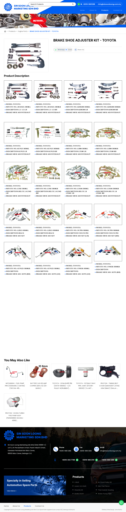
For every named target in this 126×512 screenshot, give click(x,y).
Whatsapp (61, 49)
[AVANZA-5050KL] (18, 101)
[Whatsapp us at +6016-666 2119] (96, 461)
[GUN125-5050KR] (18, 262)
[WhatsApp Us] (121, 502)
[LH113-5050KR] (48, 224)
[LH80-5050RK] (108, 143)
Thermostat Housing (106, 490)
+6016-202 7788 (68, 460)
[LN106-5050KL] (78, 183)
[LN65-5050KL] (18, 183)
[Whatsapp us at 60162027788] (77, 461)
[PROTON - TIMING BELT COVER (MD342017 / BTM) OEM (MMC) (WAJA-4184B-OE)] (109, 372)
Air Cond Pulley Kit (105, 482)
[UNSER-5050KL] (78, 262)
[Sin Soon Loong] (21, 7)
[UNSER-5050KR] (108, 261)
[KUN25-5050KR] (48, 143)
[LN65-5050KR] (48, 183)
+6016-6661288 (89, 4)
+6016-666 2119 (88, 460)
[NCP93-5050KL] (78, 224)
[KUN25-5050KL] (18, 143)
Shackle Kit (79, 490)
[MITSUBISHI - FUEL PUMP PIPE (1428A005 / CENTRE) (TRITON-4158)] (15, 372)
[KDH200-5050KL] (78, 101)
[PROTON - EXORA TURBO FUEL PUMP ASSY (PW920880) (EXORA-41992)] (15, 402)
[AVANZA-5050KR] (48, 101)
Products (104, 10)
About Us (92, 10)
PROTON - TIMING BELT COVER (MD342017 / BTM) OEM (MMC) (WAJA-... (109, 385)
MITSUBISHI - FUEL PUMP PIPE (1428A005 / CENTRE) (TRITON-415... (15, 385)
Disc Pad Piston (104, 486)
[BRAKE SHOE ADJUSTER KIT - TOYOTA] (26, 55)
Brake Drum (79, 494)
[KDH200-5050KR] (108, 101)
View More (11, 491)
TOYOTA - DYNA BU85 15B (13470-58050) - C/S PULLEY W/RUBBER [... (62, 385)
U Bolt (77, 482)
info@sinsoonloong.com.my (110, 451)
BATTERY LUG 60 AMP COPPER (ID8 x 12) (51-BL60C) (38, 385)
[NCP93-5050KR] (108, 224)
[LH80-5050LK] (78, 143)
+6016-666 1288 (65, 451)
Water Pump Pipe (104, 494)
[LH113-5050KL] (18, 224)
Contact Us (117, 10)
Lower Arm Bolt (80, 486)
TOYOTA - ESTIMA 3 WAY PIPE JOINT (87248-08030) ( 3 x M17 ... (85, 385)
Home (82, 10)
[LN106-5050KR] (108, 183)
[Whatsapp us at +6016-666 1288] (116, 461)
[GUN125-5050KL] (48, 262)
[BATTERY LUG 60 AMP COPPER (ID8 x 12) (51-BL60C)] (38, 372)
